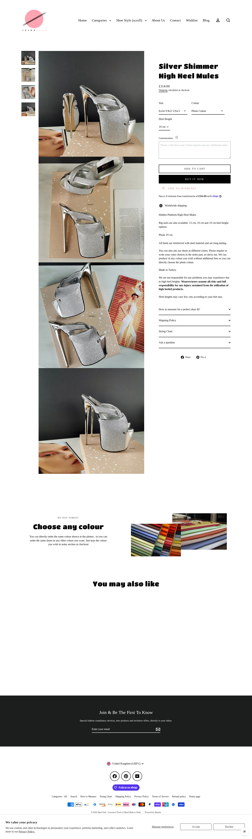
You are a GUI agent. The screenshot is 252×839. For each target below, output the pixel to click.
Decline (229, 826)
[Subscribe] (157, 729)
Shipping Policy (167, 320)
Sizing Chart (165, 331)
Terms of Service (160, 796)
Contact (175, 20)
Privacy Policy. (27, 831)
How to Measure (88, 796)
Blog (206, 20)
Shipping (163, 90)
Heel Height (165, 119)
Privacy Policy (141, 796)
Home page (194, 796)
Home (82, 20)
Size (161, 103)
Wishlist (192, 20)
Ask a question (167, 342)
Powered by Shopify (153, 812)
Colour (195, 103)
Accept (196, 826)
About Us (158, 20)
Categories (100, 20)
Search (73, 796)
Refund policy (179, 796)
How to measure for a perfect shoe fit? (179, 309)
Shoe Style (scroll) (129, 20)
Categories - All (59, 796)
